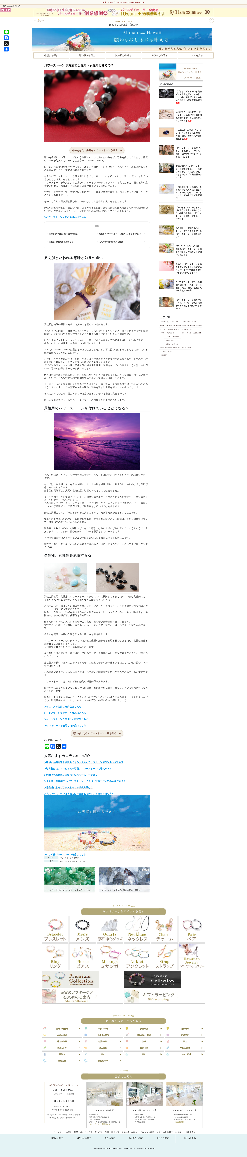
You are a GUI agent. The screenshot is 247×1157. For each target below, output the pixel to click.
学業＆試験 (185, 1047)
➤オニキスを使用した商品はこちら (62, 706)
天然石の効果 (197, 333)
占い (191, 333)
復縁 (144, 1041)
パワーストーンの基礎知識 (194, 325)
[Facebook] (6, 38)
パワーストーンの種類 (166, 329)
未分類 (175, 347)
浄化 (103, 1054)
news (198, 322)
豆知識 (189, 347)
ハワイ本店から (169, 333)
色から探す (110, 1137)
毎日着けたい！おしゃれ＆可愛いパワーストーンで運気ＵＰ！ (79, 768)
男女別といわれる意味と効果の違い (64, 233)
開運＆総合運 (62, 1028)
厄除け (62, 1054)
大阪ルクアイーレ (166, 351)
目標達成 (185, 1028)
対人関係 (103, 1047)
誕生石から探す (84, 1137)
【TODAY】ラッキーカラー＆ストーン (171, 322)
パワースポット (194, 329)
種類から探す (57, 1137)
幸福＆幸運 (103, 1028)
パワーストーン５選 (166, 325)
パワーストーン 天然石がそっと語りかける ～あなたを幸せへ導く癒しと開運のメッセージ (189, 304)
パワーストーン (65, 861)
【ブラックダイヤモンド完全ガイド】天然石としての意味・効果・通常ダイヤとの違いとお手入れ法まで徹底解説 (189, 97)
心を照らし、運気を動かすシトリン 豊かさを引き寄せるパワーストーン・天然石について (189, 232)
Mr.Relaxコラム (192, 322)
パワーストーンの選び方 (69, 857)
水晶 (179, 347)
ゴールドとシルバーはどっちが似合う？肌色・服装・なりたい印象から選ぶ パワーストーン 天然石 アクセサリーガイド (189, 213)
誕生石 (184, 347)
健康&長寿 (62, 1047)
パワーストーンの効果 (179, 325)
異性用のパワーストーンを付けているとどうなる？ (120, 233)
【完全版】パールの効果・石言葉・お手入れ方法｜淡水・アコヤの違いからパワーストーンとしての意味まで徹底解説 (189, 192)
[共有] (6, 49)
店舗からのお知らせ (172, 344)
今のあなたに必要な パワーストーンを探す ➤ (97, 150)
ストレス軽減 (185, 1054)
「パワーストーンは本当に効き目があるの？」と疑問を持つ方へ (80, 793)
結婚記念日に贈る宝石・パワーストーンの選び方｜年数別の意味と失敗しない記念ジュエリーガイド (189, 116)
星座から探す (163, 1137)
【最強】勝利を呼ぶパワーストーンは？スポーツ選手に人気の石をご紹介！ (86, 781)
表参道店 (164, 355)
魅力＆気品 (62, 1041)
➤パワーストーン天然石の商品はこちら (65, 217)
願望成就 (144, 1028)
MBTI (185, 322)
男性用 (79, 861)
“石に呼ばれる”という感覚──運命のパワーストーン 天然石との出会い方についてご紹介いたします (189, 250)
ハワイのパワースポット (173, 340)
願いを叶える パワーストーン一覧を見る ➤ (97, 733)
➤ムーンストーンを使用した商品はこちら (66, 719)
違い (84, 861)
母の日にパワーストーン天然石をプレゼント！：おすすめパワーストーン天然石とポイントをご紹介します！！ (189, 268)
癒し (144, 1054)
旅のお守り (103, 1060)
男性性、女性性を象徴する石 (61, 241)
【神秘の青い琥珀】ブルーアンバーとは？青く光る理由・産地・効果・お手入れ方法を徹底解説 (189, 134)
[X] (6, 43)
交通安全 (62, 1060)
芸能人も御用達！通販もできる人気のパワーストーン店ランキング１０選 (85, 762)
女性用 (73, 861)
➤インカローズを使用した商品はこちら (65, 725)
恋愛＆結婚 (103, 1041)
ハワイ (162, 333)
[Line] (6, 32)
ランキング (185, 333)
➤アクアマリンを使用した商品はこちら (65, 712)
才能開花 (185, 1034)
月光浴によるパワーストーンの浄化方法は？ (69, 787)
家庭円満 (144, 1047)
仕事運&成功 (103, 1034)
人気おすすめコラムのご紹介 (111, 241)
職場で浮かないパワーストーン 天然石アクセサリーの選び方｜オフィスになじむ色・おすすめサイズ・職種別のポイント (189, 171)
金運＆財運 (62, 1034)
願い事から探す (136, 1137)
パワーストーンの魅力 (172, 336)
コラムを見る (190, 1137)
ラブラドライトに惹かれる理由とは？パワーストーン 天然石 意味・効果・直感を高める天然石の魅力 (189, 286)
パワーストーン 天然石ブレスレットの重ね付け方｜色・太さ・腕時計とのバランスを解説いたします (189, 152)
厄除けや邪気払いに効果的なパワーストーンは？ (72, 774)
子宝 (185, 1041)
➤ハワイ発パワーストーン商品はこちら (65, 854)
